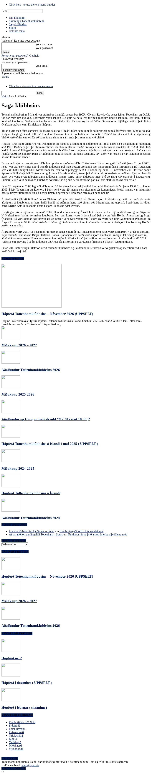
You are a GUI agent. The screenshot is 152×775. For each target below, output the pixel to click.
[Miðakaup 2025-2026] (10, 387)
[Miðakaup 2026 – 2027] (10, 338)
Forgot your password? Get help (20, 55)
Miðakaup (15, 745)
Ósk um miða (17, 31)
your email (42, 65)
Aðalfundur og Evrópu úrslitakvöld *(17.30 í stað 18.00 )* (45, 419)
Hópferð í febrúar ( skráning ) (24, 707)
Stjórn (12, 27)
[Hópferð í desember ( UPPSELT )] (10, 675)
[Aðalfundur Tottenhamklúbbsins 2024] (10, 510)
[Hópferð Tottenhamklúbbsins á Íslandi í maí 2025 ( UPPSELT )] (10, 436)
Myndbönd (16, 748)
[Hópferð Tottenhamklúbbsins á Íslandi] (10, 485)
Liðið (13, 738)
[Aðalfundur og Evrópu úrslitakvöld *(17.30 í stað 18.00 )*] (10, 411)
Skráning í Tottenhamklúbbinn (26, 21)
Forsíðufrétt (17, 728)
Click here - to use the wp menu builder (32, 4)
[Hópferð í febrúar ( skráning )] (10, 700)
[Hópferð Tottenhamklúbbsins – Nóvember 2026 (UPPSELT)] (31, 306)
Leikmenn (16, 732)
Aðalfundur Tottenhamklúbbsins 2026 (30, 370)
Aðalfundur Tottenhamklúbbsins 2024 (30, 518)
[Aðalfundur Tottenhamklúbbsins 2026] (10, 362)
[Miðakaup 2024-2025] (10, 461)
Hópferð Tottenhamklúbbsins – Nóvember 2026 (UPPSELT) (47, 314)
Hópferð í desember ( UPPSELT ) (26, 683)
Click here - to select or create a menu (31, 86)
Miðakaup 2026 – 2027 (19, 345)
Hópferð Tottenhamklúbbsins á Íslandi (30, 493)
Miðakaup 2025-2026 (17, 394)
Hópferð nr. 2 (11, 658)
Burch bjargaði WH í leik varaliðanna (81, 531)
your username (44, 44)
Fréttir (14, 725)
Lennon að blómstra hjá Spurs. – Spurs (31, 531)
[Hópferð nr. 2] (10, 650)
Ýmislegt (15, 742)
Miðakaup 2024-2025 (17, 468)
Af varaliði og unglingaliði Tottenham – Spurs (36, 534)
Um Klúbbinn (17, 17)
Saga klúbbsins (18, 24)
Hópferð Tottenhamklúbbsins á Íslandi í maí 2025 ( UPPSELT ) (49, 444)
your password (44, 48)
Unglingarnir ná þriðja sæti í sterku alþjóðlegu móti (97, 534)
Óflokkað (16, 735)
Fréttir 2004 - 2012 (22, 722)
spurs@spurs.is (30, 765)
